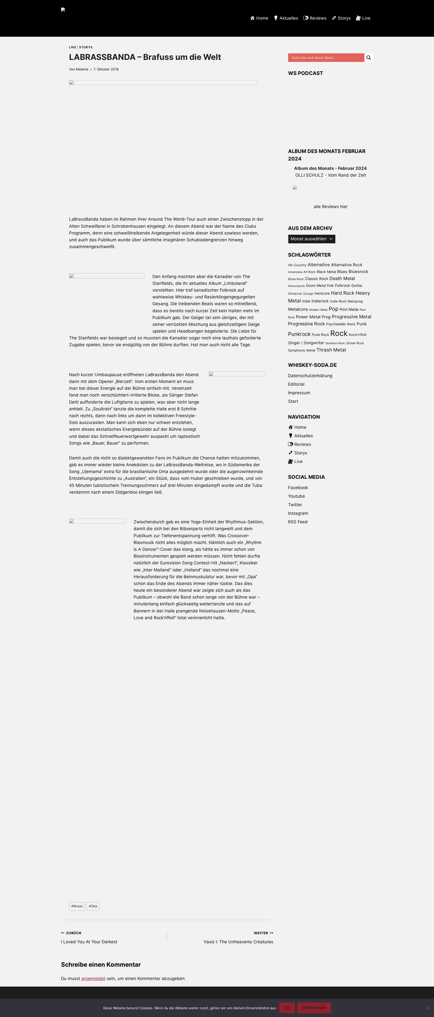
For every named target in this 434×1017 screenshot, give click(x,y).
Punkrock (299, 334)
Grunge (308, 293)
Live (72, 47)
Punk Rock (320, 335)
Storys (86, 47)
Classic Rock (316, 278)
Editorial (296, 384)
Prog (326, 317)
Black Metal (326, 271)
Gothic (356, 285)
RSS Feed (298, 521)
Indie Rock (338, 301)
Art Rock (309, 272)
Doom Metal (316, 285)
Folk (330, 285)
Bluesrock (358, 271)
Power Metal (308, 316)
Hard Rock (342, 293)
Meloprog (355, 301)
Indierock (320, 301)
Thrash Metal (331, 350)
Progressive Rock (306, 323)
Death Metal (342, 278)
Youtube (296, 496)
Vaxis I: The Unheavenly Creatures (238, 937)
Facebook (298, 487)
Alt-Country (297, 265)
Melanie (82, 69)
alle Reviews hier (331, 206)
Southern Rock (335, 343)
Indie (306, 301)
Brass (77, 906)
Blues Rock (296, 279)
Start (293, 401)
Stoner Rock (355, 343)
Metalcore (298, 309)
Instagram (298, 513)
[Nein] (427, 1007)
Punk (362, 323)
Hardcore (322, 293)
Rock (339, 333)
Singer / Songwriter (306, 342)
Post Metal (349, 309)
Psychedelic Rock (340, 324)
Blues (342, 271)
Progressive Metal (351, 316)
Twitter (295, 504)
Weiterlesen (314, 1007)
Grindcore (295, 293)
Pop (334, 309)
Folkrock (342, 285)
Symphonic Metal (301, 350)
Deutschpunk (296, 286)
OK (287, 1007)
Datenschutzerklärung (310, 375)
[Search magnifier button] (368, 57)
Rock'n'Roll (357, 335)
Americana (295, 272)
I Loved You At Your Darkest (89, 937)
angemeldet (93, 978)
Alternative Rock (346, 264)
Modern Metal (318, 309)
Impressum (299, 392)
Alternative (319, 264)
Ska (93, 906)
